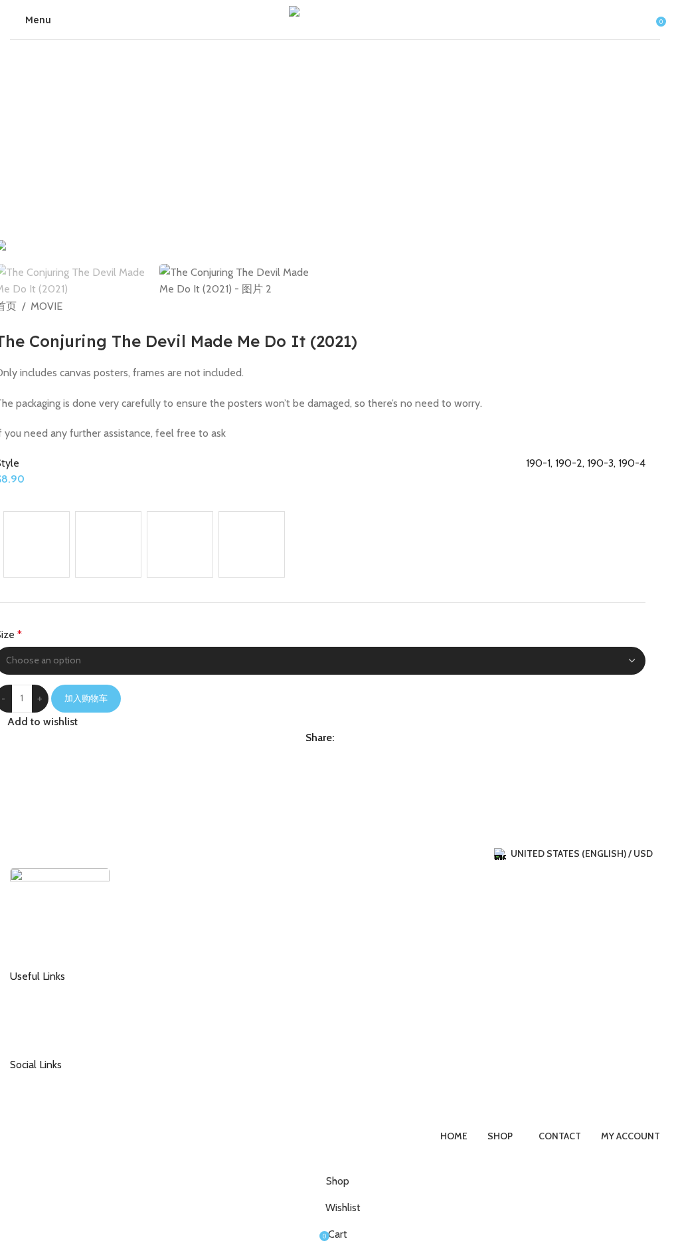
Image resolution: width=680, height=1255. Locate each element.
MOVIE (46, 306)
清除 (14, 584)
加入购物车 (86, 698)
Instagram (41, 1080)
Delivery (37, 1014)
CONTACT (42, 992)
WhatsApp (42, 1102)
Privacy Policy (48, 1035)
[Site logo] (335, 18)
